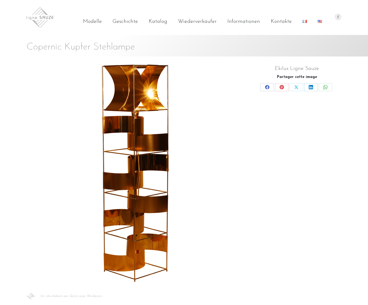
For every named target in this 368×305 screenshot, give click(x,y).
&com (74, 296)
